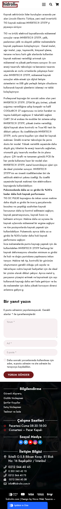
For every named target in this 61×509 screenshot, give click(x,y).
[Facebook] (21, 442)
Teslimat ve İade (12, 411)
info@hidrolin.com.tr (19, 483)
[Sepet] (57, 4)
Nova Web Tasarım (43, 499)
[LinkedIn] (40, 442)
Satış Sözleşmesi (12, 407)
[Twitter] (26, 442)
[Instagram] (35, 442)
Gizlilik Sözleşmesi (13, 398)
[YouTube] (30, 442)
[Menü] (44, 4)
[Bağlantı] (10, 4)
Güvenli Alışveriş (12, 393)
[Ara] (51, 4)
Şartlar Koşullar (12, 402)
